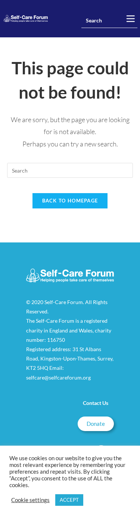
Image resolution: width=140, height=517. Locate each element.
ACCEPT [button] (69, 500)
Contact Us (95, 403)
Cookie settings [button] (30, 500)
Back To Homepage (70, 201)
